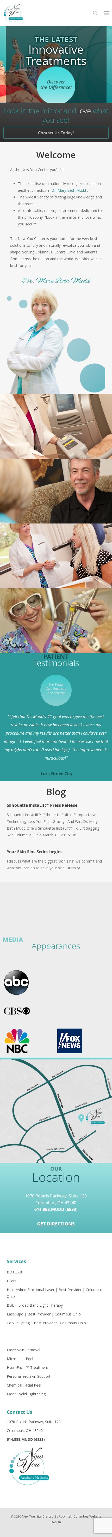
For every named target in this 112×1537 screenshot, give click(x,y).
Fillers (11, 1280)
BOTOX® (15, 1272)
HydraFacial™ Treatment (27, 1367)
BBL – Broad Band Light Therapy (35, 1305)
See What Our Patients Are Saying (56, 688)
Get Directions (56, 1224)
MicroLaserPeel (20, 1358)
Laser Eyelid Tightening (26, 1393)
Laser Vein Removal (23, 1349)
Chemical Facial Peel (24, 1385)
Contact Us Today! (56, 133)
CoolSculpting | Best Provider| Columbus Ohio (46, 1322)
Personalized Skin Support (29, 1376)
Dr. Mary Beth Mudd (69, 190)
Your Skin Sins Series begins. (35, 851)
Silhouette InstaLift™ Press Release (42, 805)
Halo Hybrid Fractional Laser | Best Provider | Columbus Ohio (55, 1293)
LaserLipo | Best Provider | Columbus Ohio (44, 1314)
